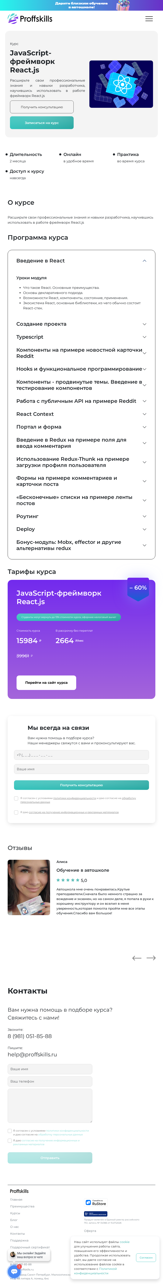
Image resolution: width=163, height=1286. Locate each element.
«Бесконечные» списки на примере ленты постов (74, 500)
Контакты (17, 1234)
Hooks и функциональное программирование (79, 369)
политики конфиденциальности (74, 798)
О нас (14, 1227)
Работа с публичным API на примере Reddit (76, 401)
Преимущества (22, 1206)
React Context (35, 414)
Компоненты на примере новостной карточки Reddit (79, 353)
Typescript (29, 337)
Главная (16, 1199)
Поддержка (19, 1240)
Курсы (15, 1213)
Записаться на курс (42, 123)
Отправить (50, 1158)
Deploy (25, 529)
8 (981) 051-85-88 (30, 1036)
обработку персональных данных (60, 1134)
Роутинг (27, 516)
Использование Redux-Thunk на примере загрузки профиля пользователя (72, 462)
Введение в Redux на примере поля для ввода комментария (71, 443)
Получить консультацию (42, 107)
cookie (124, 1242)
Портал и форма (38, 427)
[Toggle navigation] (149, 18)
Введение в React (40, 261)
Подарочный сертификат (30, 1247)
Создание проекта (41, 324)
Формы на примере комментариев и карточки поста (66, 481)
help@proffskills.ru (32, 1054)
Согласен (146, 1257)
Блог (14, 1220)
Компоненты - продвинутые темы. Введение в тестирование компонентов (79, 385)
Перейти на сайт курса (46, 683)
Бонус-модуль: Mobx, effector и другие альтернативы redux (68, 545)
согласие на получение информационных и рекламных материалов (74, 812)
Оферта (90, 1231)
